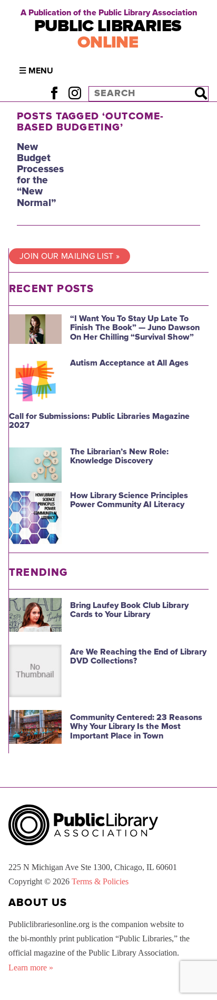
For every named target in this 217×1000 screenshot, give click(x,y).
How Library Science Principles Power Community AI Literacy (129, 500)
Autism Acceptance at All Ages (129, 363)
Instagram (74, 93)
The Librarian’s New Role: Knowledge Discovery (119, 456)
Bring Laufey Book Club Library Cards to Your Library (129, 610)
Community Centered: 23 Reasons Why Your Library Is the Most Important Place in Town (136, 726)
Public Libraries (108, 34)
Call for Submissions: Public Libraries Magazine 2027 (99, 421)
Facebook (54, 93)
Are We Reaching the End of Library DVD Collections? (138, 657)
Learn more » (30, 967)
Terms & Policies (100, 881)
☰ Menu (36, 71)
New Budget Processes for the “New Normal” (40, 175)
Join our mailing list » (69, 256)
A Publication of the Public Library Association (109, 12)
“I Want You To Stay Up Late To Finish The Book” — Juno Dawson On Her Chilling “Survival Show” (135, 327)
